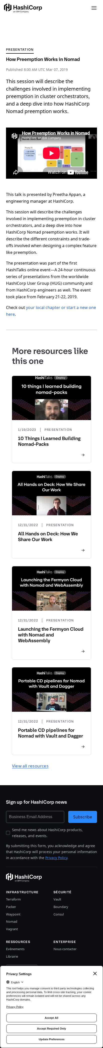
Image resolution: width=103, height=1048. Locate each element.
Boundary (61, 906)
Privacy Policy (56, 857)
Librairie (12, 956)
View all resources (30, 766)
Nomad (11, 921)
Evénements (15, 949)
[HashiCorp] (23, 8)
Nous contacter (65, 949)
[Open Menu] (94, 8)
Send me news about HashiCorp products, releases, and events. (47, 832)
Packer (11, 906)
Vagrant (12, 929)
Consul (59, 914)
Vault (57, 899)
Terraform (13, 899)
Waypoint (13, 914)
